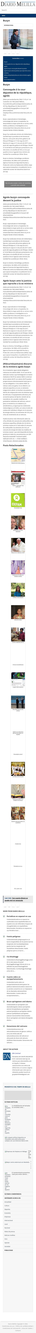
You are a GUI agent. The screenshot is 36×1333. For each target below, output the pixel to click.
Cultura (7, 1205)
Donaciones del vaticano (17, 1026)
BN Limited (16, 1053)
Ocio (6, 1239)
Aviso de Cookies (27, 1328)
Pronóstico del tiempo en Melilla (17, 1087)
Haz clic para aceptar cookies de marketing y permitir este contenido (18, 184)
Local (6, 1224)
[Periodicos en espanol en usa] (4, 916)
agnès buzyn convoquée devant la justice (15, 68)
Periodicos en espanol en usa (19, 916)
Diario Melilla (12, 1324)
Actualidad (8, 1202)
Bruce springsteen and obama (19, 1001)
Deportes (7, 1209)
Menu (3, 15)
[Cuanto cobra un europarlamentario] (4, 977)
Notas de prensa (10, 1231)
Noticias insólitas (10, 1235)
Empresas (8, 1217)
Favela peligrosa (13, 936)
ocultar (21, 58)
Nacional (7, 1228)
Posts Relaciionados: (9, 79)
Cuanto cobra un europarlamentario (15, 978)
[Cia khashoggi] (4, 956)
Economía (8, 1213)
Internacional (8, 25)
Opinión (7, 1243)
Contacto (18, 1330)
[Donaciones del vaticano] (4, 1026)
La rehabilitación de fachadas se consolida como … (21, 1106)
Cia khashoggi (12, 957)
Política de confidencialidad (24, 1326)
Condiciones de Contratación (11, 1328)
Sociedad (7, 1246)
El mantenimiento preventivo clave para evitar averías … (21, 1173)
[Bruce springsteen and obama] (4, 1001)
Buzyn (5, 62)
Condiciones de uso (8, 1326)
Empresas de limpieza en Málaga (29, 1154)
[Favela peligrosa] (4, 936)
